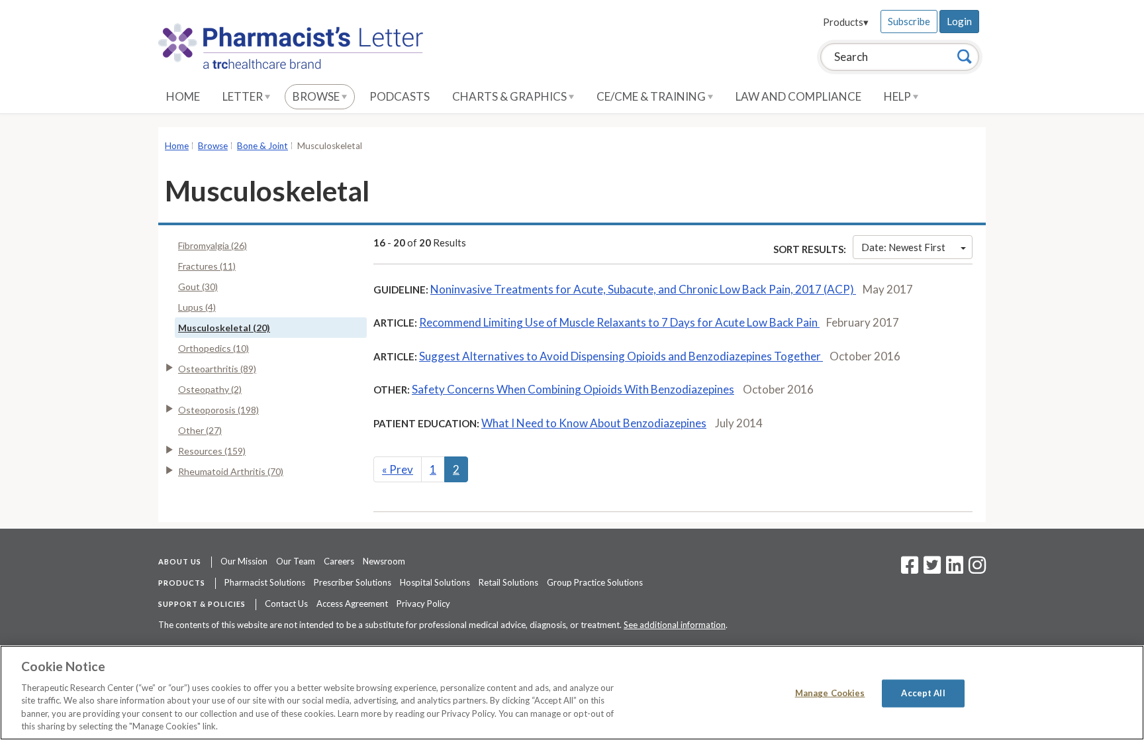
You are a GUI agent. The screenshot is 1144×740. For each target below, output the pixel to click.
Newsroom (384, 561)
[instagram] (977, 569)
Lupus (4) (197, 307)
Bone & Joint (262, 145)
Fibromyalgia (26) (212, 245)
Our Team (295, 561)
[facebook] (909, 569)
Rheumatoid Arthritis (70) (230, 471)
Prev (397, 469)
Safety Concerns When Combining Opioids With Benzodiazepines (573, 389)
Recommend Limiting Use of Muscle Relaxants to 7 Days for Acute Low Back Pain (619, 322)
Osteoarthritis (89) (217, 368)
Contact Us (286, 603)
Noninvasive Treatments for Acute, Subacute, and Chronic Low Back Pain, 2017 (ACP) (643, 289)
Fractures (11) (207, 266)
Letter (243, 96)
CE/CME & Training (652, 96)
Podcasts (399, 96)
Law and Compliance (798, 96)
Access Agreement (352, 603)
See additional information (675, 624)
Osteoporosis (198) (218, 409)
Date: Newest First (903, 247)
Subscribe (909, 21)
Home (183, 96)
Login (959, 21)
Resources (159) (212, 450)
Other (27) (200, 430)
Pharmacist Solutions (264, 582)
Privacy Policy (423, 603)
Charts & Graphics (510, 96)
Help (898, 96)
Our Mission (243, 561)
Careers (339, 561)
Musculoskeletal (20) (224, 327)
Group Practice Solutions (595, 582)
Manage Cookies (830, 693)
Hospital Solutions (435, 582)
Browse (317, 96)
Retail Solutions (508, 582)
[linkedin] (955, 569)
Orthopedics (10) (213, 348)
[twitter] (930, 569)
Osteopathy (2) (210, 389)
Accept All (923, 693)
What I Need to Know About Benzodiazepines (593, 423)
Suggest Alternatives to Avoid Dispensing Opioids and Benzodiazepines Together (621, 356)
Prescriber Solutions (352, 582)
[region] (572, 692)
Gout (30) (198, 286)
